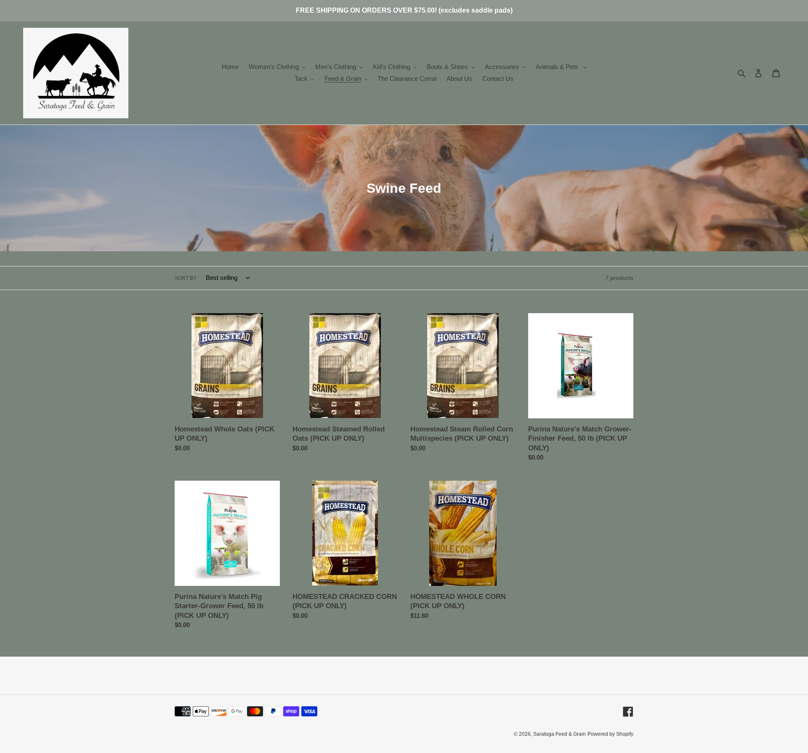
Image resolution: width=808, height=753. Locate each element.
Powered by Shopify (610, 734)
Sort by (186, 278)
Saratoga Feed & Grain (559, 734)
